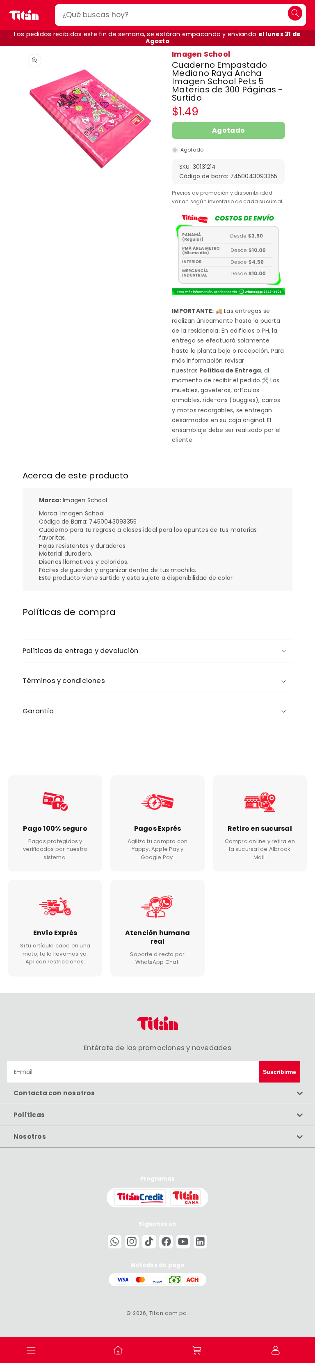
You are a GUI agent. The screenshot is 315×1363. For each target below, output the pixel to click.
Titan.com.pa (168, 1313)
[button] (31, 1350)
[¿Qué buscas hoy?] (295, 13)
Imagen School (201, 54)
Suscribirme (279, 1072)
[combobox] (180, 15)
